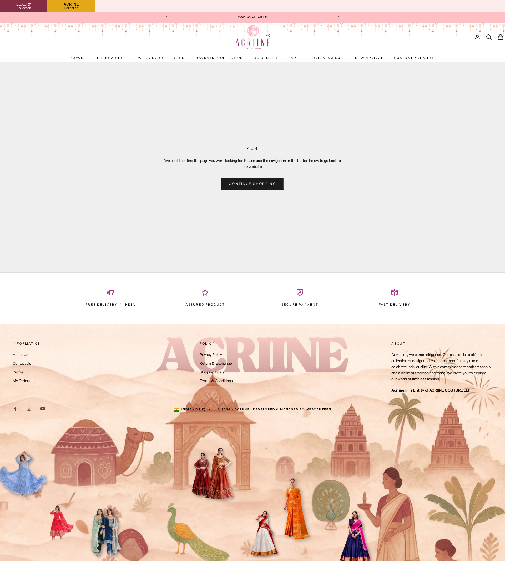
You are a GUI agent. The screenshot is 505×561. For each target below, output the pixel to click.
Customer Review (414, 58)
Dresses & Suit (328, 58)
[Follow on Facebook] (15, 408)
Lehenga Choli (111, 58)
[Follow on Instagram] (29, 408)
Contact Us (22, 363)
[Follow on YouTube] (42, 408)
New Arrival (369, 58)
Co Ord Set (266, 58)
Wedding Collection (161, 58)
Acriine (71, 6)
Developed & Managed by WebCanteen (292, 409)
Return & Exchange (216, 363)
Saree (295, 58)
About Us (20, 354)
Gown (77, 58)
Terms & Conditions (216, 380)
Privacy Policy (211, 354)
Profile (18, 372)
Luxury (23, 6)
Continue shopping (252, 184)
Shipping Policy (212, 372)
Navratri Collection (219, 58)
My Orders (21, 380)
